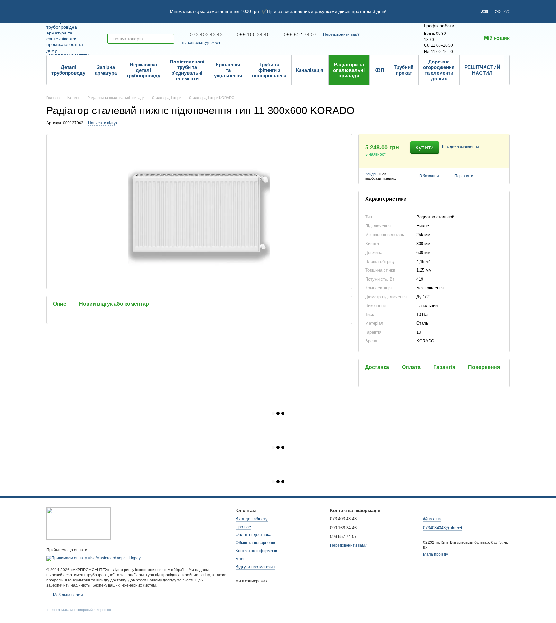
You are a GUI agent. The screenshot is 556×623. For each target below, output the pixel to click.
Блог (240, 558)
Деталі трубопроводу (68, 69)
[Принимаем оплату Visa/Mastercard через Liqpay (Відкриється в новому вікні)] (93, 558)
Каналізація (309, 70)
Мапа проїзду (435, 554)
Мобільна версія (67, 595)
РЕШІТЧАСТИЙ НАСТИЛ (482, 69)
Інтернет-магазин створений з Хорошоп (78, 610)
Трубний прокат (403, 69)
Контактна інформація (257, 550)
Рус (506, 11)
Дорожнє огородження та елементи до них (439, 70)
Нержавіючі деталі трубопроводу (143, 70)
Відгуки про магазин (255, 566)
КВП (379, 70)
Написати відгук (102, 123)
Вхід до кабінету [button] (252, 518)
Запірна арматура (106, 69)
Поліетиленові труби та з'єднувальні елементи (187, 70)
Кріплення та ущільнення (228, 70)
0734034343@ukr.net (201, 43)
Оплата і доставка (253, 534)
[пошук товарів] (169, 39)
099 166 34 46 (253, 34)
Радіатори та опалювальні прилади (349, 70)
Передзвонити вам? (341, 34)
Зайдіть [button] (371, 174)
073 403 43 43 (206, 34)
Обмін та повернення (256, 542)
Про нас (243, 526)
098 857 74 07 (300, 34)
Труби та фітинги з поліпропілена (269, 70)
